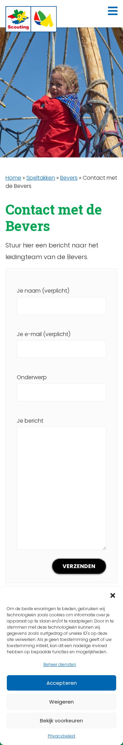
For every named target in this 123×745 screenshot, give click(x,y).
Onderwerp (32, 377)
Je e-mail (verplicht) (43, 334)
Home (13, 178)
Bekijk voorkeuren (61, 720)
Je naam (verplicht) (43, 291)
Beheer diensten (59, 664)
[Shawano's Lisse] (31, 19)
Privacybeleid (61, 736)
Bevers (69, 178)
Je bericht (30, 421)
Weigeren (61, 701)
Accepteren (61, 682)
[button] (112, 595)
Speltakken (40, 178)
